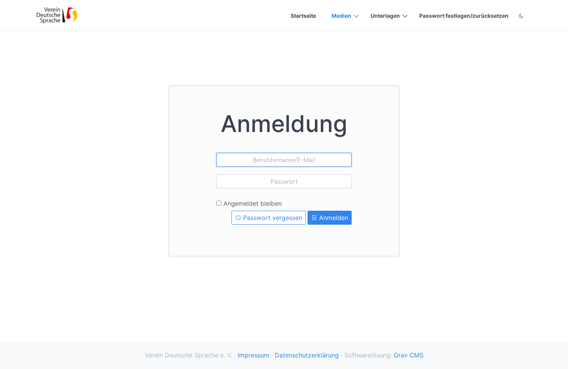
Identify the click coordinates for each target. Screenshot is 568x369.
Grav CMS (408, 355)
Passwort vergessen (271, 218)
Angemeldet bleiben (252, 203)
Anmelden (332, 218)
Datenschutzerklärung (307, 355)
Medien (341, 15)
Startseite (303, 15)
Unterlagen (385, 15)
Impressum (253, 355)
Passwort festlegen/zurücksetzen (463, 15)
